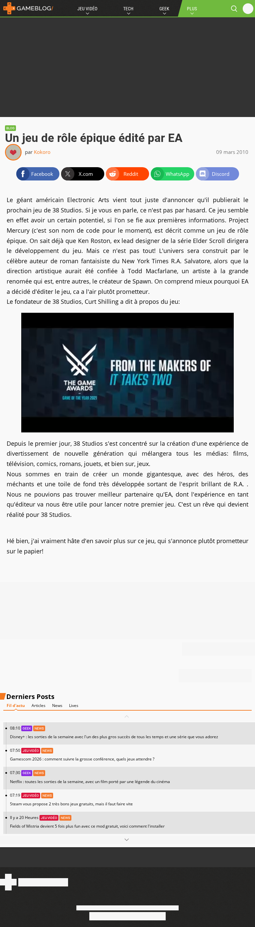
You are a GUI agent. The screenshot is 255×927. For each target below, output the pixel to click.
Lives (73, 705)
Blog (10, 128)
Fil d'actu (16, 705)
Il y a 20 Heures (87, 822)
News (57, 705)
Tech (128, 8)
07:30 (90, 777)
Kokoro (42, 152)
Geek (164, 8)
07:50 (82, 755)
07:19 (71, 799)
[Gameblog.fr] (26, 8)
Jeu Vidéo (87, 8)
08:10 (114, 732)
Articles (38, 705)
